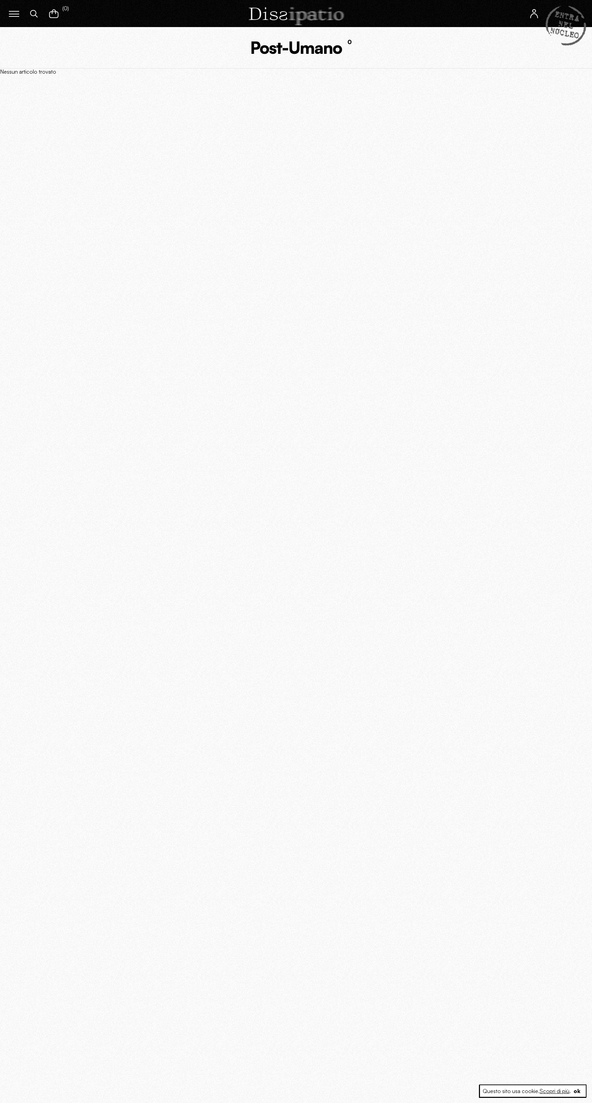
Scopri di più (554, 1091)
